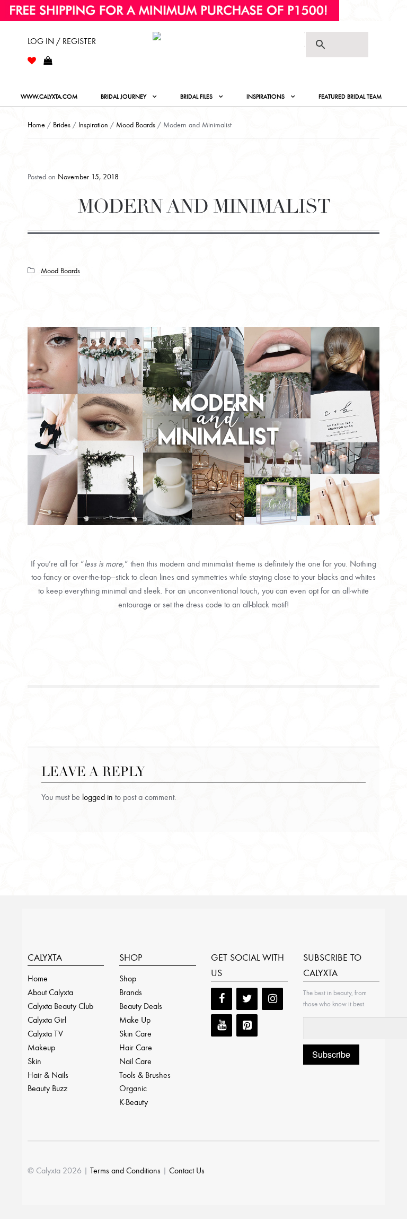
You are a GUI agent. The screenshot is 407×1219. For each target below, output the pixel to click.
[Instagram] (272, 999)
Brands (130, 992)
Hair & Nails (48, 1075)
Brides (61, 124)
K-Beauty (133, 1102)
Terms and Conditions (125, 1170)
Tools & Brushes (145, 1075)
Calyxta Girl (47, 1020)
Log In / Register (62, 41)
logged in (97, 797)
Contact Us (187, 1170)
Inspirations (265, 96)
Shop (127, 978)
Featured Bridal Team (350, 96)
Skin (34, 1061)
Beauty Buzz (47, 1088)
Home (36, 124)
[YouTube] (221, 1025)
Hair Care (135, 1047)
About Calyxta (50, 992)
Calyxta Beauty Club (60, 1006)
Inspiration (93, 124)
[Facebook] (221, 999)
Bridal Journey (123, 96)
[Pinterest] (247, 1025)
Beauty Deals (140, 1006)
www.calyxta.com (49, 96)
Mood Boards (135, 124)
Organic (133, 1088)
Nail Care (135, 1061)
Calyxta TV (45, 1034)
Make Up (135, 1020)
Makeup (41, 1047)
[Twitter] (247, 999)
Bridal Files (196, 96)
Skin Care (135, 1034)
